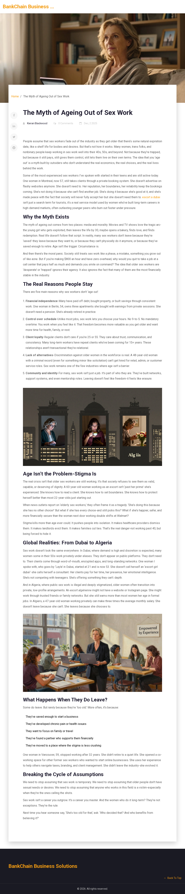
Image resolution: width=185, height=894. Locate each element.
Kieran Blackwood (37, 123)
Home (15, 96)
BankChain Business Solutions (30, 7)
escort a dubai (151, 197)
